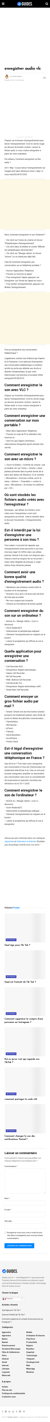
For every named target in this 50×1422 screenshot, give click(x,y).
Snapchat (30, 1352)
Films (4, 1355)
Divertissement (8, 1346)
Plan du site (7, 1390)
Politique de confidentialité (13, 1393)
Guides (5, 1387)
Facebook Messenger (11, 1349)
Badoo (5, 1339)
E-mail (8, 1209)
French (9, 1299)
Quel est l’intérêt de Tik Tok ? (20, 982)
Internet (5, 1365)
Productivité (31, 1342)
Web (28, 1365)
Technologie (31, 1355)
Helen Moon (17, 76)
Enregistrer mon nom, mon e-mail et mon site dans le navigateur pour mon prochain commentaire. (25, 1235)
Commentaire (11, 1166)
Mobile (29, 1332)
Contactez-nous (9, 1397)
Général (5, 1359)
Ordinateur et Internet (25, 841)
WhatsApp (30, 1369)
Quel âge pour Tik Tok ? (17, 945)
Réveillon (30, 1349)
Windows (30, 1372)
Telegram (30, 1359)
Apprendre (9, 841)
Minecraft (6, 1375)
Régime (29, 1346)
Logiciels (6, 1372)
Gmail (4, 1362)
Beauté (5, 1342)
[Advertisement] (25, 35)
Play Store (30, 1339)
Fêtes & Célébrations (11, 1352)
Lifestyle (5, 1369)
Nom (7, 1198)
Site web (8, 1221)
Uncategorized (32, 1362)
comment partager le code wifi (20, 1099)
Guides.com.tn (13, 1417)
